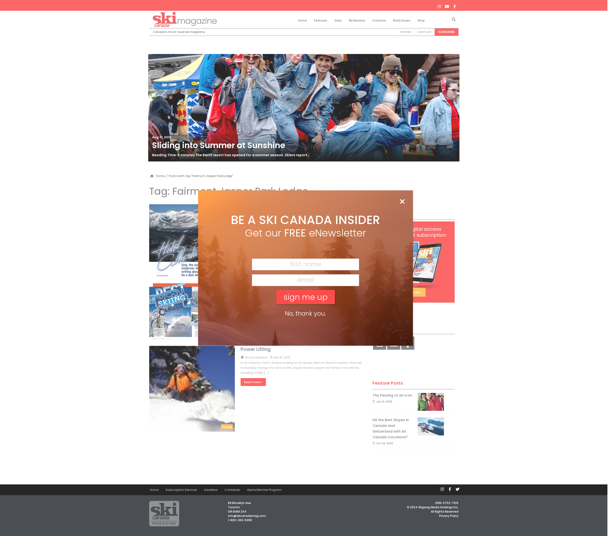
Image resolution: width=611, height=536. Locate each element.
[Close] (402, 202)
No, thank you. (305, 313)
